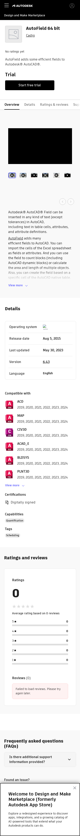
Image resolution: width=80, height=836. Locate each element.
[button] (40, 759)
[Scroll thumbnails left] (62, 201)
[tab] (13, 181)
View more (15, 285)
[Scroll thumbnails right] (70, 201)
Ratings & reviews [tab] (54, 104)
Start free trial (29, 85)
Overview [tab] (12, 104)
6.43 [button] (46, 362)
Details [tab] (29, 104)
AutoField (15, 238)
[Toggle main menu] (6, 5)
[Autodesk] (23, 5)
